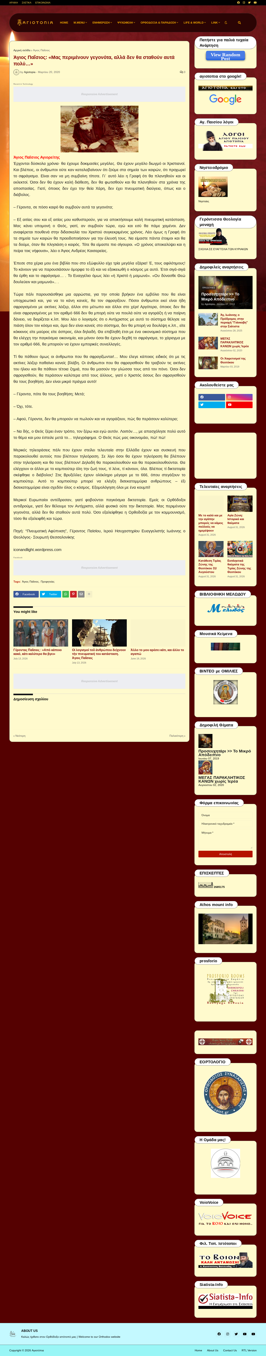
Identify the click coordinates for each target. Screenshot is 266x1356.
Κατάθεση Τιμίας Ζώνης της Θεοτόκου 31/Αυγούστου (209, 566)
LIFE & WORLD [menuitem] (193, 22)
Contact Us (230, 1350)
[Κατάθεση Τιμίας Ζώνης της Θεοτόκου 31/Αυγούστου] (211, 549)
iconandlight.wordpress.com (37, 549)
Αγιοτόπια (38, 1350)
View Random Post (225, 55)
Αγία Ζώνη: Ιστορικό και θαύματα (235, 519)
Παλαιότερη (176, 735)
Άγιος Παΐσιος (41, 50)
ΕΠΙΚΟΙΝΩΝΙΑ (42, 2)
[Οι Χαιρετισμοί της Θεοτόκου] (208, 363)
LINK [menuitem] (214, 22)
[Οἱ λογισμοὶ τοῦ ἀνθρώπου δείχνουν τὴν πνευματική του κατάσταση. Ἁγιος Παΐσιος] (99, 633)
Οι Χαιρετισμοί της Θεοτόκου (233, 360)
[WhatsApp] (65, 594)
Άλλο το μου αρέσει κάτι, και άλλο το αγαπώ (157, 652)
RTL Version (249, 1350)
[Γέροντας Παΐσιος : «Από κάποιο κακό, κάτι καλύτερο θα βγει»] (40, 633)
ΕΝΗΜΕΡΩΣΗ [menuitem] (101, 22)
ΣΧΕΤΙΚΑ (26, 2)
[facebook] (238, 2)
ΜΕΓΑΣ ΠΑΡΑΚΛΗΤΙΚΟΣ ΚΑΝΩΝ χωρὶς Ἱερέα (234, 342)
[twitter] (249, 2)
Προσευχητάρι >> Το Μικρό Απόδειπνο (220, 296)
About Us (212, 1350)
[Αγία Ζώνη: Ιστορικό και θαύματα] (240, 504)
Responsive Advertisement (99, 94)
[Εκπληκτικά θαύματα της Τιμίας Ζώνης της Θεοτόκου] (240, 549)
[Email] (81, 594)
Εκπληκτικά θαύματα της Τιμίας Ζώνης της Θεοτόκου (239, 566)
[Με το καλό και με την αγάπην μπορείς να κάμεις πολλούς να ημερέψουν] (211, 504)
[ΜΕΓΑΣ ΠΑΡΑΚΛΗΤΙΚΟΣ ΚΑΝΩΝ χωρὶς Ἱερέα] (208, 343)
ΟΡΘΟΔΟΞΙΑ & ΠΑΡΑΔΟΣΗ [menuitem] (158, 22)
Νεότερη (20, 735)
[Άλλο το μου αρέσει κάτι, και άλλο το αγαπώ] (158, 633)
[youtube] (255, 2)
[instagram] (244, 2)
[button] (226, 22)
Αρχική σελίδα (21, 50)
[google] (211, 412)
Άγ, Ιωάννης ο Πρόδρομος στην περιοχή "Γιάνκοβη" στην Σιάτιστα (234, 320)
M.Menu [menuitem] (79, 22)
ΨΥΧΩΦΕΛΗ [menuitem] (125, 22)
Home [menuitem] (64, 22)
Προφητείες (48, 581)
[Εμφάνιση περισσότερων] (89, 594)
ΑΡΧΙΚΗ (13, 2)
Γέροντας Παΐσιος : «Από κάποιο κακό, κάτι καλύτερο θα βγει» (37, 652)
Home (198, 1350)
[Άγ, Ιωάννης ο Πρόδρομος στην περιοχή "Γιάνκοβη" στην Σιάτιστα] (208, 319)
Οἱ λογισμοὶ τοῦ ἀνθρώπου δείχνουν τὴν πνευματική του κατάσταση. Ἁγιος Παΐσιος (99, 654)
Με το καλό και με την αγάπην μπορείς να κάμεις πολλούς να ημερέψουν (210, 523)
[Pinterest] (73, 594)
